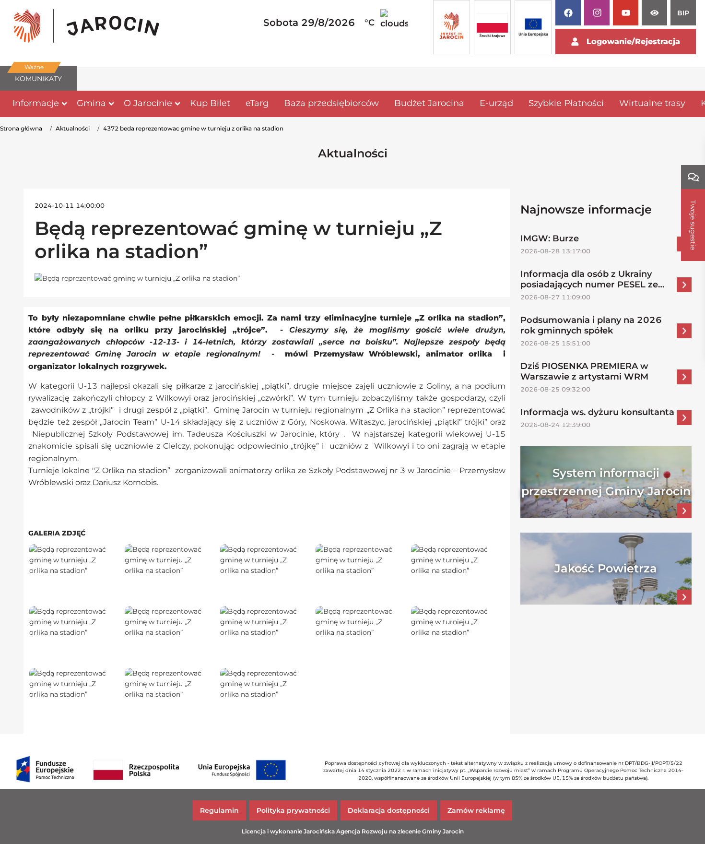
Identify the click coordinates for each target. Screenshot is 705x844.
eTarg (257, 103)
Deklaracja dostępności (389, 810)
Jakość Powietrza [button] (605, 568)
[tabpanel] (86, 27)
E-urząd (496, 103)
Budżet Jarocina (429, 103)
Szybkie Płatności (566, 103)
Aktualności (73, 128)
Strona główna (21, 128)
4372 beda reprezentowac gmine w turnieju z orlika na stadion (193, 128)
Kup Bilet (210, 103)
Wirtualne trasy (652, 103)
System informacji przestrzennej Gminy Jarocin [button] (606, 482)
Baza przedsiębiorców (331, 103)
